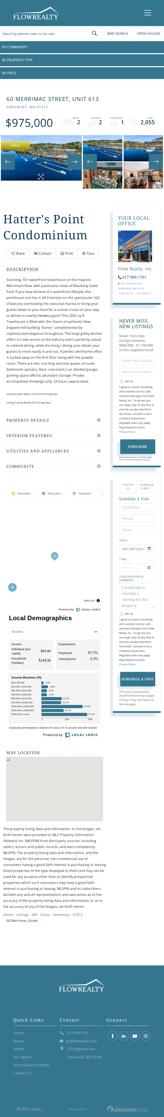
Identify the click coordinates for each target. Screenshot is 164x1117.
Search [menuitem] (19, 1033)
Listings (22, 914)
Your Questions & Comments (131, 578)
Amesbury (61, 914)
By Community (15, 47)
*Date (123, 540)
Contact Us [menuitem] (22, 1073)
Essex (45, 914)
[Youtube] (134, 1036)
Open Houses (148, 33)
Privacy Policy (127, 432)
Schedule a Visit (146, 486)
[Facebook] (112, 1036)
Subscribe (137, 446)
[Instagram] (146, 1036)
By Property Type (17, 60)
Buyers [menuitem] (19, 1041)
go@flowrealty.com (81, 1041)
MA (34, 914)
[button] (94, 33)
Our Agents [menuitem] (22, 1057)
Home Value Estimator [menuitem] (31, 1065)
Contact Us (126, 293)
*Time (123, 559)
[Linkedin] (123, 1036)
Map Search (117, 33)
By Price (9, 73)
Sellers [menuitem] (18, 1049)
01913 (77, 914)
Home (8, 914)
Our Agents (143, 293)
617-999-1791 (134, 277)
